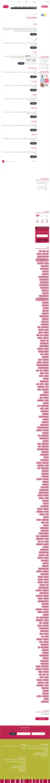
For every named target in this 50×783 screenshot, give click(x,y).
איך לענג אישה (45, 302)
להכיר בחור (41, 498)
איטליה (35, 24)
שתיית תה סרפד (45, 696)
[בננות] (44, 6)
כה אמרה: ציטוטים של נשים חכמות (40, 754)
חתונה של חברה (45, 452)
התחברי (18, 1)
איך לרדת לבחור (45, 319)
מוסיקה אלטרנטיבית (44, 536)
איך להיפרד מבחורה (44, 268)
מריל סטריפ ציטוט (44, 560)
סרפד (41, 623)
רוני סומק (46, 677)
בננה (41, 370)
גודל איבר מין (45, 378)
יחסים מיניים (39, 479)
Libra (44, 251)
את (47, 340)
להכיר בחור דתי (45, 501)
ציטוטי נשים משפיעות (44, 655)
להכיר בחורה (45, 503)
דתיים (41, 397)
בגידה (42, 354)
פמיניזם (46, 636)
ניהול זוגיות (40, 579)
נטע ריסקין (46, 579)
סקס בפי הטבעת (39, 620)
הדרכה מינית (45, 403)
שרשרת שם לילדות (47, 220)
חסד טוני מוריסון (45, 446)
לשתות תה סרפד (45, 520)
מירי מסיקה (46, 544)
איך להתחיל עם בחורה (44, 285)
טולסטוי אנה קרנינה (44, 454)
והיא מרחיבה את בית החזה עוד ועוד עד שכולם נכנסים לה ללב (41, 182)
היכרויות (42, 408)
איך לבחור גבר (40, 263)
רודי (47, 674)
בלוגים (20, 6)
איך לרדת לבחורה (45, 321)
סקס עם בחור (45, 623)
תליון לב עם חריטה (37, 220)
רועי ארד (41, 677)
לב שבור (46, 498)
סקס (37, 617)
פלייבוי (41, 634)
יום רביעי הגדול (32, 68)
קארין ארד (38, 666)
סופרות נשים (45, 596)
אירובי (39, 327)
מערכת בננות (34, 54)
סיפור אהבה (46, 598)
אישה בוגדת (41, 330)
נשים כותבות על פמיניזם (43, 587)
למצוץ (47, 514)
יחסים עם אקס (45, 484)
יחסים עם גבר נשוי (44, 487)
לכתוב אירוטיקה (40, 511)
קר (36, 39)
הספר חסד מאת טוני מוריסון (43, 427)
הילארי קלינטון (45, 414)
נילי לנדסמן (46, 582)
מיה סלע (46, 539)
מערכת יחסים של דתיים (43, 552)
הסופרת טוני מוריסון (44, 425)
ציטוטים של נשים (45, 666)
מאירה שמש (46, 525)
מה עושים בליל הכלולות (43, 533)
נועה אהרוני (39, 571)
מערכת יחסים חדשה (44, 549)
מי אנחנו (34, 1)
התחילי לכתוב (5, 6)
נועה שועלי (40, 577)
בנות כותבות (46, 370)
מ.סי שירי (38, 520)
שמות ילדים (23, 748)
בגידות (40, 359)
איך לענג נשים (45, 311)
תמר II (35, 52)
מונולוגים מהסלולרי (42, 63)
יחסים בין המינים (45, 473)
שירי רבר (46, 685)
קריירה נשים (45, 672)
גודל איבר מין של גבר (44, 381)
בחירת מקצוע (45, 362)
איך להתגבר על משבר (44, 279)
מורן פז (37, 536)
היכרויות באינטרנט (44, 411)
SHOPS (15, 6)
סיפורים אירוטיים (45, 604)
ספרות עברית (45, 615)
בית (35, 14)
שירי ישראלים (40, 682)
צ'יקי (39, 647)
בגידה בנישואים (45, 357)
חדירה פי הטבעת (45, 444)
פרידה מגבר (46, 642)
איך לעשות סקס (45, 313)
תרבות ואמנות (31, 6)
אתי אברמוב (43, 340)
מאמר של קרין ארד (44, 530)
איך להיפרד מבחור (44, 266)
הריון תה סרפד (45, 433)
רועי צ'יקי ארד (45, 680)
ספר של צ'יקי (45, 609)
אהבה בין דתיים (45, 254)
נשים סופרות (38, 590)
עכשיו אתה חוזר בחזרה (43, 628)
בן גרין (35, 123)
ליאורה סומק (46, 509)
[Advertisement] (40, 200)
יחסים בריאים (45, 479)
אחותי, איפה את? (22, 771)
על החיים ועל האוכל (44, 631)
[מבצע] (37, 217)
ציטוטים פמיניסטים (44, 663)
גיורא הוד (46, 384)
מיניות (39, 541)
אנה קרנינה (46, 335)
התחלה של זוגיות (45, 435)
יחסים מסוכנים (45, 482)
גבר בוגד (42, 373)
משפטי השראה (45, 566)
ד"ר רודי (41, 384)
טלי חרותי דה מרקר (44, 460)
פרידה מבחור (39, 639)
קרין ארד (40, 672)
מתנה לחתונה (45, 571)
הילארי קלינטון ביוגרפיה (43, 416)
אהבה (40, 251)
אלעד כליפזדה (34, 96)
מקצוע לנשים (41, 555)
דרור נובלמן (46, 392)
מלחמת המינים (39, 544)
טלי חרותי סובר (45, 463)
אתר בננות (46, 349)
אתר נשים (46, 354)
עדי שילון (39, 625)
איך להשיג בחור (45, 274)
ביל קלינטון (39, 362)
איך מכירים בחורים (44, 324)
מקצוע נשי (46, 558)
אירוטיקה (46, 330)
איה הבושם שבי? (44, 756)
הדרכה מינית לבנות (44, 406)
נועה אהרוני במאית (44, 574)
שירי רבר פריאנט (40, 685)
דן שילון (39, 389)
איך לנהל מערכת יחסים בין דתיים (42, 299)
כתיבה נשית (40, 495)
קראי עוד (33, 34)
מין (42, 541)
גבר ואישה (46, 376)
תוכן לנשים (46, 699)
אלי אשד (40, 332)
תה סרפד (39, 696)
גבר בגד (46, 373)
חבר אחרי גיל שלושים (44, 438)
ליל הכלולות (40, 509)
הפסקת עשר (39, 430)
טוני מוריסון (46, 457)
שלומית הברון (45, 691)
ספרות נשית (46, 612)
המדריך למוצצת (45, 422)
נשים (47, 585)
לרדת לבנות (46, 517)
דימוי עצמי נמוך (45, 389)
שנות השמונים (45, 693)
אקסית (38, 335)
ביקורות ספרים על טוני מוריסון (42, 365)
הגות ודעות (25, 6)
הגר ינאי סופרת (41, 400)
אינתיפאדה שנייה (45, 327)
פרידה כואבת (45, 639)
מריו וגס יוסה (40, 558)
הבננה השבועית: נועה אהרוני (42, 186)
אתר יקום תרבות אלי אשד (43, 351)
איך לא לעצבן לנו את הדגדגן (42, 256)
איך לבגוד (46, 263)
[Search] (14, 2)
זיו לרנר (35, 83)
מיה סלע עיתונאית (40, 539)
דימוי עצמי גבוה (41, 387)
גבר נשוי (41, 376)
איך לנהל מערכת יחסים (43, 296)
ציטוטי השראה (45, 653)
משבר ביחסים (45, 563)
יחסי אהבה (39, 463)
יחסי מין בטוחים (41, 465)
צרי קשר (26, 1)
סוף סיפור (34, 108)
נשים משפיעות (45, 590)
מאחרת (34, 95)
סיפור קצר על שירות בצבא (43, 601)
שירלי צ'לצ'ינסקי (45, 688)
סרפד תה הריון (45, 625)
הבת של (45, 185)
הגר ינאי (46, 400)
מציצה (47, 555)
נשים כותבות (42, 585)
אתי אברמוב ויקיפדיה (44, 343)
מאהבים (43, 522)
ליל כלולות (46, 511)
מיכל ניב (46, 541)
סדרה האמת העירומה (44, 593)
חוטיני (39, 444)
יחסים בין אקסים (45, 471)
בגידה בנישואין (45, 359)
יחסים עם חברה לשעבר (43, 492)
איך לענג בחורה (45, 305)
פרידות (41, 642)
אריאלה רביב (45, 338)
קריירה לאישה (45, 669)
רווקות (40, 674)
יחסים (36, 6)
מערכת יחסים (45, 547)
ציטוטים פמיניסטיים (44, 661)
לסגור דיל (34, 81)
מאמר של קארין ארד (44, 528)
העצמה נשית (45, 430)
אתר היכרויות (40, 349)
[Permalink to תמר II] (31, 64)
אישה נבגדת (45, 332)
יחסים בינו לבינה (45, 476)
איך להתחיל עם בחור (44, 282)
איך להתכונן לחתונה (44, 287)
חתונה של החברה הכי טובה (43, 449)
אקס (41, 335)
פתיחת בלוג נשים (45, 647)
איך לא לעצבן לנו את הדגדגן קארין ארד (42, 260)
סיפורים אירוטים (45, 606)
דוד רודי (46, 387)
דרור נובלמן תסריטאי (44, 395)
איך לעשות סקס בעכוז (44, 316)
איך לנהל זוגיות (45, 293)
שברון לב (46, 682)
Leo (47, 251)
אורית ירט (39, 254)
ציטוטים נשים (45, 658)
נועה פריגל (46, 577)
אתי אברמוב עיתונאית (44, 346)
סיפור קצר (40, 598)
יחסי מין (46, 465)
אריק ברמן (40, 338)
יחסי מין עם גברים (44, 468)
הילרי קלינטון (45, 419)
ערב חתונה (46, 634)
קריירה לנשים (38, 669)
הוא (38, 406)
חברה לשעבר (45, 441)
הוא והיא (46, 408)
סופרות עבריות (39, 596)
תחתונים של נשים (44, 701)
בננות (37, 370)
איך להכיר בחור (45, 271)
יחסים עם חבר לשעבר (44, 490)
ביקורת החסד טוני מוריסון (43, 368)
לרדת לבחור (42, 514)
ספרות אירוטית (39, 609)
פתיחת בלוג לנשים (44, 644)
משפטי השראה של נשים (43, 568)
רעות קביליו (39, 680)
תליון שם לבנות (42, 220)
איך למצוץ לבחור (45, 290)
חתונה (39, 446)
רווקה (44, 674)
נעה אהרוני (40, 582)
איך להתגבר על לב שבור (43, 277)
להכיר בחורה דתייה (44, 506)
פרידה (43, 636)
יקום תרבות (46, 495)
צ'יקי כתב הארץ (45, 650)
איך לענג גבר (45, 308)
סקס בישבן (46, 620)
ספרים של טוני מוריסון (44, 617)
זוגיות (39, 435)
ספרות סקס (40, 612)
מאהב (47, 522)
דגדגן (38, 384)
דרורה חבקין (46, 397)
